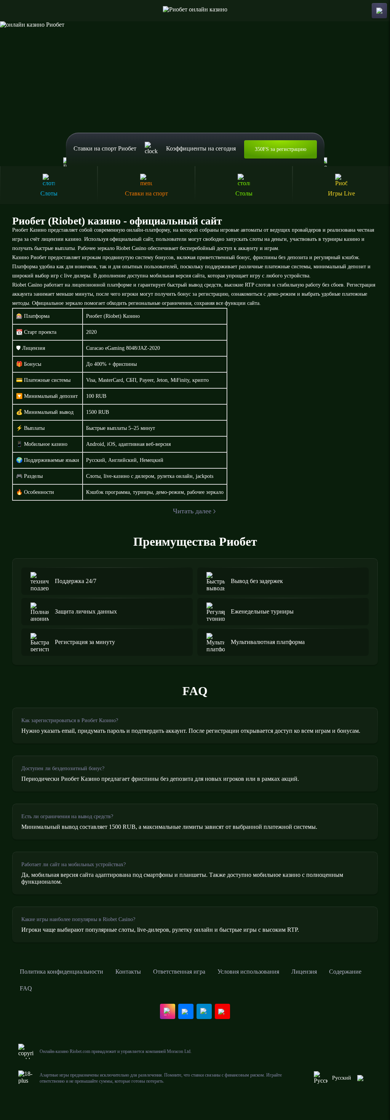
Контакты (128, 971)
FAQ (26, 988)
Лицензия (304, 971)
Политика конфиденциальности (61, 971)
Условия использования (248, 971)
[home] (195, 10)
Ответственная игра (179, 971)
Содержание (345, 971)
